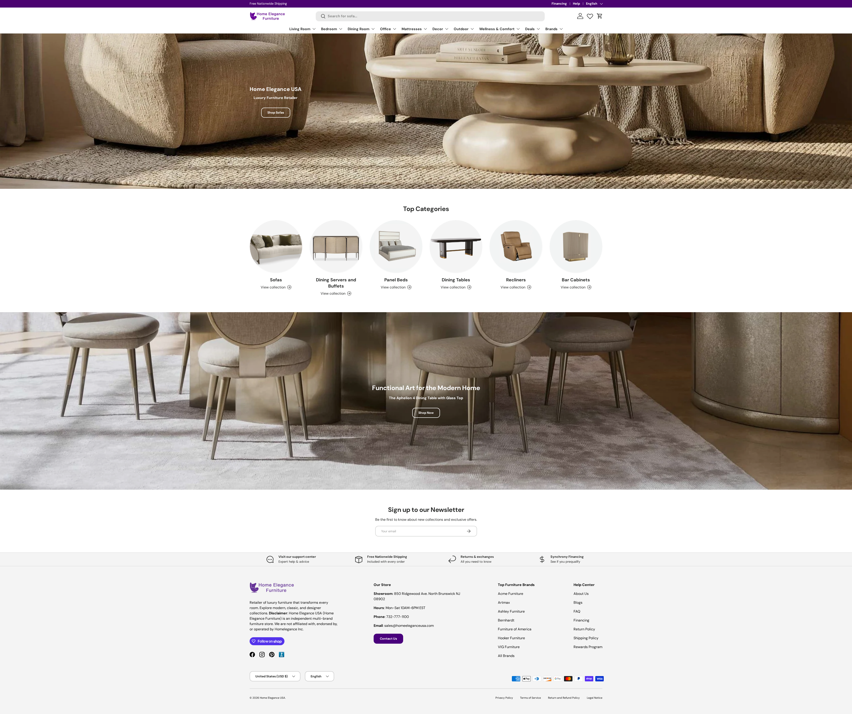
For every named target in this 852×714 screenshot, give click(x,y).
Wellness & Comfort (497, 29)
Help (576, 4)
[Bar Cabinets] (576, 246)
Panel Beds (396, 280)
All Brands (506, 655)
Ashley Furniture (511, 611)
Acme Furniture (510, 593)
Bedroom (329, 29)
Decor (437, 29)
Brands (551, 29)
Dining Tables (456, 280)
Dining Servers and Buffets (336, 283)
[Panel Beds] (396, 246)
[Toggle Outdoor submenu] (472, 29)
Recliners (516, 280)
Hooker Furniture (511, 638)
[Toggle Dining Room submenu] (373, 29)
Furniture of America (514, 629)
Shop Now (426, 413)
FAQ (577, 611)
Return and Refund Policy (564, 698)
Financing (559, 4)
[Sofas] (276, 246)
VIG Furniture (509, 647)
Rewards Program (588, 647)
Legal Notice (594, 698)
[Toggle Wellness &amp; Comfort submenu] (518, 29)
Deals (530, 29)
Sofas (276, 280)
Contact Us (388, 639)
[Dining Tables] (456, 246)
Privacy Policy (504, 698)
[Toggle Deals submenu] (538, 29)
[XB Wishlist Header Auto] (590, 15)
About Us (581, 593)
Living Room (299, 29)
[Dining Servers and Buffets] (336, 246)
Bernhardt (506, 620)
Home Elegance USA (272, 698)
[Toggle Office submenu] (394, 29)
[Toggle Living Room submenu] (314, 29)
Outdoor (461, 29)
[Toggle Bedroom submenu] (340, 29)
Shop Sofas (275, 112)
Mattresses (412, 29)
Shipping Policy (586, 638)
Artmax (504, 602)
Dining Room (358, 29)
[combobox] (430, 16)
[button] (600, 16)
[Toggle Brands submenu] (561, 29)
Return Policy (584, 629)
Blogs (578, 602)
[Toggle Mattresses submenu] (425, 29)
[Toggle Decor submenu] (446, 29)
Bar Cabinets (576, 280)
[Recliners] (516, 246)
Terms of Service (530, 698)
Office (385, 29)
